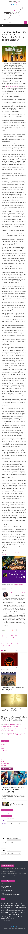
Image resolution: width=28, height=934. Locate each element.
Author (4, 588)
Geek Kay (15, 907)
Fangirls (23, 903)
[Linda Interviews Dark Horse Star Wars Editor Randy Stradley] (8, 673)
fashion (23, 905)
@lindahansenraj (7, 886)
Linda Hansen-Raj (8, 910)
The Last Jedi (17, 918)
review (15, 912)
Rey (18, 912)
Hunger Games (9, 909)
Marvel (17, 910)
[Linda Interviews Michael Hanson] (9, 653)
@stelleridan (6, 889)
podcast (7, 912)
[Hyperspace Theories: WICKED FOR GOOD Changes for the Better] (5, 802)
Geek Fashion (4, 750)
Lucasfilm (14, 910)
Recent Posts (9, 588)
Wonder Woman (4, 920)
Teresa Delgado (15, 917)
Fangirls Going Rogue (15, 905)
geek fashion (4, 907)
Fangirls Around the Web (5, 905)
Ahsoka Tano (3, 902)
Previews (3, 757)
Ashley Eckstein (10, 902)
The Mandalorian (14, 43)
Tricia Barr (22, 918)
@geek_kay (5, 887)
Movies (2, 912)
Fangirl (11, 42)
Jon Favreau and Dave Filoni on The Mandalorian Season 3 (12, 637)
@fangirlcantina (7, 883)
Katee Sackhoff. (19, 584)
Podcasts (3, 755)
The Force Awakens (9, 918)
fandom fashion (18, 903)
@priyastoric (6, 891)
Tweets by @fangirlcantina (6, 813)
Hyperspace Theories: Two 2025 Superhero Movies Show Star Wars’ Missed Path (13, 789)
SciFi (2, 759)
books (19, 902)
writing (8, 920)
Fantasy (2, 748)
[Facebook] (23, 592)
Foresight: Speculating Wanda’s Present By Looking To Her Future (13, 709)
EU (14, 904)
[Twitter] (24, 592)
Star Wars (3, 761)
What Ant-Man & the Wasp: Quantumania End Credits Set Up (13, 645)
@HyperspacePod (18, 894)
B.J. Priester (15, 902)
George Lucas (21, 907)
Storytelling (8, 43)
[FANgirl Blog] (2, 25)
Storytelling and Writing (6, 763)
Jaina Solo (2, 910)
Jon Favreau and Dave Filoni (12, 86)
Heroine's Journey (5, 752)
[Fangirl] (5, 592)
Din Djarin (17, 42)
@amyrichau (6, 893)
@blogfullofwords (8, 890)
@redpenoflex (6, 885)
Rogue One (22, 912)
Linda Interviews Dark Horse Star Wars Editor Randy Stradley (12, 688)
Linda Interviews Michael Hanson (11, 668)
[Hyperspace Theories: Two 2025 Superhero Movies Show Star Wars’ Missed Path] (14, 771)
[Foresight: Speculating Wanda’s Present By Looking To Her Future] (14, 694)
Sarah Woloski (6, 915)
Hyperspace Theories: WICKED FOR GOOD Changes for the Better (18, 803)
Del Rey (6, 904)
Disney (11, 903)
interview (21, 42)
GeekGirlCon (9, 907)
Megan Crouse (22, 910)
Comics (22, 902)
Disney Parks (4, 744)
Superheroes (3, 765)
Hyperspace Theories (17, 909)
